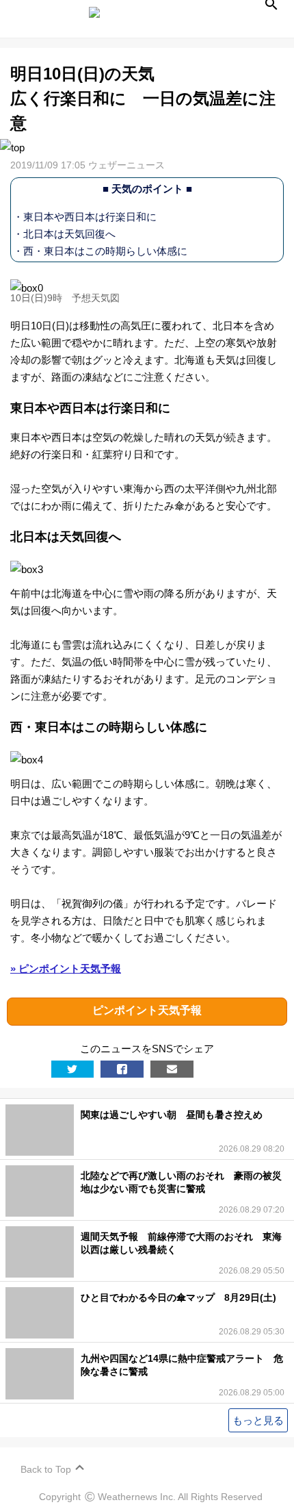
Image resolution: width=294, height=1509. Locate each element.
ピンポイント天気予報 (147, 1010)
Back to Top (46, 1469)
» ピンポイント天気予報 (65, 968)
